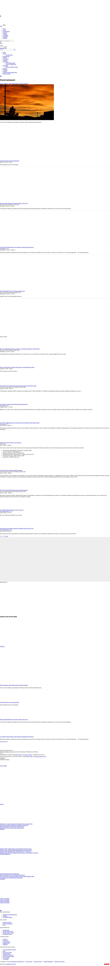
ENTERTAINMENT (5, 854)
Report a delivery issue (8, 932)
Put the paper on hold (8, 931)
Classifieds (5, 35)
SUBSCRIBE (107, 964)
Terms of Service (28, 754)
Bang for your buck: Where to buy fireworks (10, 442)
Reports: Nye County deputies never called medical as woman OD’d (16, 824)
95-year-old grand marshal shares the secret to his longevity (14, 490)
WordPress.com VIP (11, 964)
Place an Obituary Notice (12, 67)
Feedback (5, 944)
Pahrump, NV (3, 48)
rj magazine (5, 959)
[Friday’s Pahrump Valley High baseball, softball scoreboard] (27, 119)
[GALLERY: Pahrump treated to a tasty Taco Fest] (8, 508)
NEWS (1, 804)
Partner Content (6, 73)
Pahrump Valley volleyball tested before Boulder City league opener (16, 850)
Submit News (6, 943)
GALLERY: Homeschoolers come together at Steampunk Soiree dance (17, 247)
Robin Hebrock (5, 511)
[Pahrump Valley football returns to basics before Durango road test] (13, 847)
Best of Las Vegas (7, 952)
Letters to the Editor (4, 898)
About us (5, 939)
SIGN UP (3, 758)
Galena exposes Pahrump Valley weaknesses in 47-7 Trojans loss (15, 851)
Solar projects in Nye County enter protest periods (12, 828)
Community (6, 59)
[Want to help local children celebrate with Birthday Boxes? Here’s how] (8, 527)
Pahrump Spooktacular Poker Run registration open (12, 826)
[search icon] (0, 42)
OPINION (2, 879)
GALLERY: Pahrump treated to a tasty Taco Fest (11, 510)
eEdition (5, 38)
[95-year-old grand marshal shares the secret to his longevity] (8, 488)
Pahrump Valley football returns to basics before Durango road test (15, 848)
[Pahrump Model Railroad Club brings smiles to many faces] (27, 202)
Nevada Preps (9, 55)
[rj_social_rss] (1, 76)
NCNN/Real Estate (10, 63)
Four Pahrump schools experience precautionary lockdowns (14, 825)
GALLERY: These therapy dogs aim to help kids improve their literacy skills (18, 385)
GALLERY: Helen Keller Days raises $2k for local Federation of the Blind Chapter (20, 422)
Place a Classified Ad (11, 64)
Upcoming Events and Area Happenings (9, 160)
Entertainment (6, 31)
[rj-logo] (15, 23)
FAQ (4, 925)
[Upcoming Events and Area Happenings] (27, 159)
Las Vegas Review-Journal (9, 949)
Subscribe (5, 69)
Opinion (5, 32)
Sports (4, 30)
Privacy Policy (18, 754)
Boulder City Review (8, 955)
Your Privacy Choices (59, 961)
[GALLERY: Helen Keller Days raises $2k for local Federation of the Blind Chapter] (8, 421)
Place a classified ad (7, 923)
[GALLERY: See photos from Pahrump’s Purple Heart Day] (8, 403)
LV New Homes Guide (8, 956)
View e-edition (3, 765)
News (4, 28)
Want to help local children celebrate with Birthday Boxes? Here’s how (17, 528)
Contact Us (5, 940)
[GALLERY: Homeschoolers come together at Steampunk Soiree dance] (27, 246)
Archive (5, 68)
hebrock (4, 248)
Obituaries (5, 36)
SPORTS (2, 829)
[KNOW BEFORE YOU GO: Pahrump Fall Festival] (27, 289)
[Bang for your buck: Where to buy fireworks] (8, 441)
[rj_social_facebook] (0, 76)
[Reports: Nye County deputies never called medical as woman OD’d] (13, 822)
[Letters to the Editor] (13, 897)
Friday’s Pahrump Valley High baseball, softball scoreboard (14, 83)
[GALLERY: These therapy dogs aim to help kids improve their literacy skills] (8, 383)
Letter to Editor (6, 942)
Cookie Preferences (48, 961)
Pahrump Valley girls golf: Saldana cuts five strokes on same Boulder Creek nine (19, 852)
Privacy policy (29, 961)
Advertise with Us (7, 922)
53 (4, 536)
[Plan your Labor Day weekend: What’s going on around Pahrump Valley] (8, 366)
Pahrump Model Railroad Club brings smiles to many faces (14, 203)
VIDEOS (2, 646)
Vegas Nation (6, 957)
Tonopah (5, 34)
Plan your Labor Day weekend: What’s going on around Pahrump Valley (17, 367)
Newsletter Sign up (7, 934)
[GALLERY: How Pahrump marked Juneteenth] (8, 469)
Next (7, 536)
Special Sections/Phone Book (10, 72)
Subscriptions (6, 930)
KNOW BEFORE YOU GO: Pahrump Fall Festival (12, 291)
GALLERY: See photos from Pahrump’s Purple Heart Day (14, 404)
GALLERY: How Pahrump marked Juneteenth (11, 470)
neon (4, 951)
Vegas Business (6, 953)
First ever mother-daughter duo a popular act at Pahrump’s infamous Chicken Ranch (20, 348)
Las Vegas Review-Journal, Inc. (16, 961)
